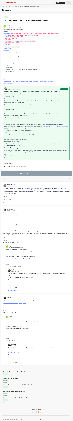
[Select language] (54, 3)
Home (3, 6)
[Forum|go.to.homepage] (10, 3)
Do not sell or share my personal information (54, 419)
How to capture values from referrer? (10, 378)
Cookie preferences (41, 419)
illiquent (8, 25)
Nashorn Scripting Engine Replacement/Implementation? (15, 397)
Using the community (23, 419)
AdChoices (66, 419)
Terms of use (30, 419)
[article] (36, 193)
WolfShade (13, 269)
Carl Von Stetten (10, 209)
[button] (2, 3)
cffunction (6, 163)
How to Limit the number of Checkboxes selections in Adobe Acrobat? (17, 384)
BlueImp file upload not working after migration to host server (16, 371)
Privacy (35, 419)
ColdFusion (15, 6)
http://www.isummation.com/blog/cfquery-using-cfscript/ (14, 303)
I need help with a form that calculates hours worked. (14, 391)
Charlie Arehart (11, 88)
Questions (20, 6)
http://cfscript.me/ (29, 188)
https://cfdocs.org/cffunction (13, 352)
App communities (9, 6)
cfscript (10, 163)
